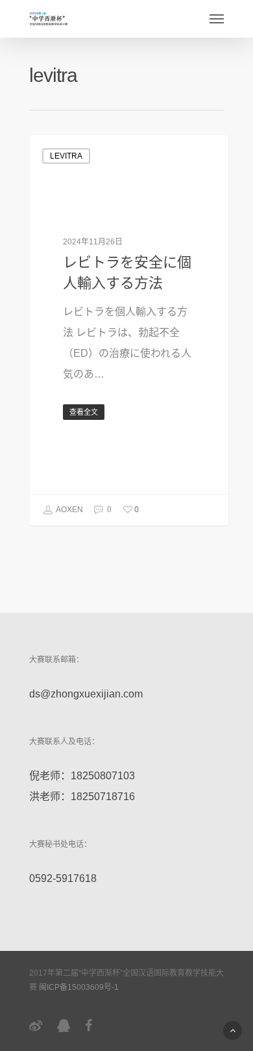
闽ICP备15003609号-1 (79, 987)
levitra (66, 156)
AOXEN (68, 509)
